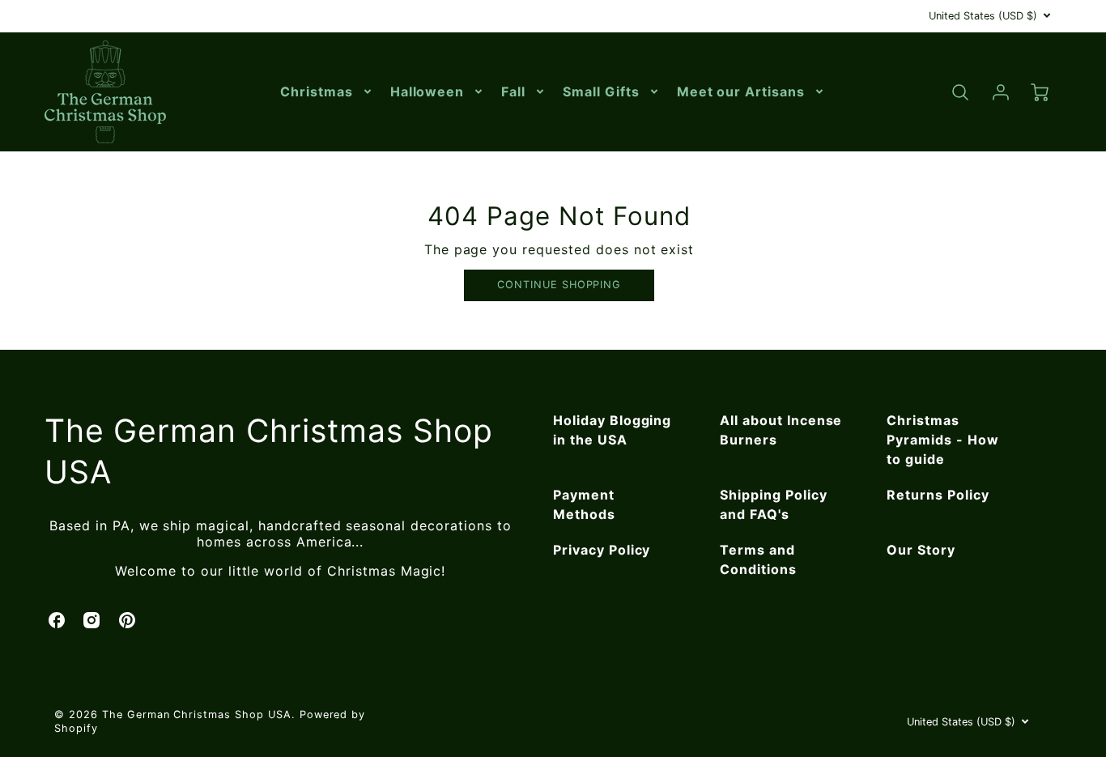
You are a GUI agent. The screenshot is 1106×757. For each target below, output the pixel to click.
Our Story (921, 550)
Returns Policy (938, 495)
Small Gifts (601, 91)
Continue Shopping (559, 285)
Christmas (316, 91)
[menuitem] (327, 91)
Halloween (427, 91)
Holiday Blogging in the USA (612, 430)
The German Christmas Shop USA (269, 451)
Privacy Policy (601, 550)
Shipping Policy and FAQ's (773, 504)
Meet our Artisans (741, 91)
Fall (513, 91)
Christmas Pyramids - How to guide (942, 439)
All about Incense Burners (781, 430)
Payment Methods (584, 504)
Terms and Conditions (758, 559)
